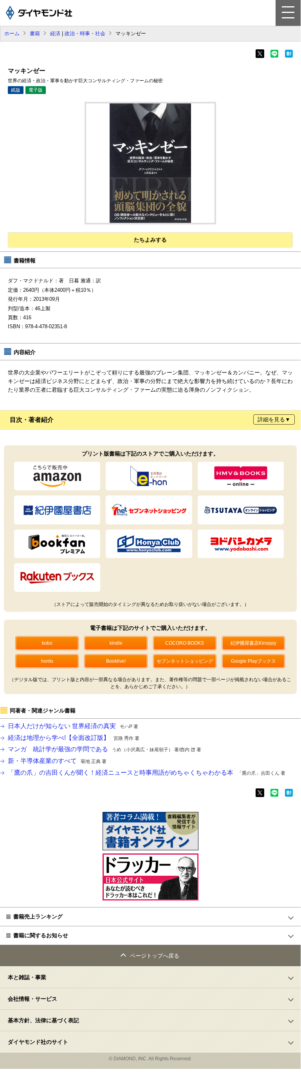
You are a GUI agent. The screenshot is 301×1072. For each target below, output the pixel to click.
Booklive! (116, 661)
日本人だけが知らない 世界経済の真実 (73, 726)
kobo (47, 643)
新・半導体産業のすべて (57, 760)
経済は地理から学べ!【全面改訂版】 (73, 737)
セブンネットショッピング (185, 661)
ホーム (12, 33)
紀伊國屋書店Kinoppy (253, 643)
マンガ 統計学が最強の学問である (104, 749)
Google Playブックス (253, 661)
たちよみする (150, 240)
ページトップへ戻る (154, 956)
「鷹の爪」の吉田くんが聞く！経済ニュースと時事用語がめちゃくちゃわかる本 (146, 772)
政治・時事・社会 (85, 33)
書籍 (35, 33)
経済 (55, 33)
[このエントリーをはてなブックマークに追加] (289, 56)
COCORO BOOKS (184, 643)
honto (47, 661)
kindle (116, 643)
